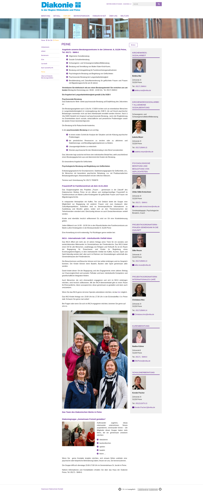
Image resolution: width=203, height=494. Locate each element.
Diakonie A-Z (127, 4)
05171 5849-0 (141, 86)
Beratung (45, 16)
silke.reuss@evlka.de (143, 265)
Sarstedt (44, 64)
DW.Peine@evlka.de (142, 361)
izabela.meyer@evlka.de (144, 152)
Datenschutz (53, 489)
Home (43, 40)
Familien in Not (99, 16)
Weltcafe (125, 16)
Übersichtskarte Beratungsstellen (47, 77)
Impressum (45, 489)
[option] (101, 28)
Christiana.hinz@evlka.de (144, 314)
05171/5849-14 (141, 310)
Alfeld (43, 51)
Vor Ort (67, 16)
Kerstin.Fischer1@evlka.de (145, 407)
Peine (56, 40)
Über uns (113, 16)
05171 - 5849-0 (141, 202)
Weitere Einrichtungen (114, 4)
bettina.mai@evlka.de (143, 90)
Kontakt (60, 489)
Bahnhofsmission (81, 16)
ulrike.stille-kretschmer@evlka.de (147, 206)
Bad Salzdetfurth (47, 68)
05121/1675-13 (141, 403)
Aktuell (56, 16)
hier (119, 292)
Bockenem (45, 55)
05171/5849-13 (141, 261)
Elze (42, 59)
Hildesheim (45, 47)
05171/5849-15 (141, 147)
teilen (133, 45)
